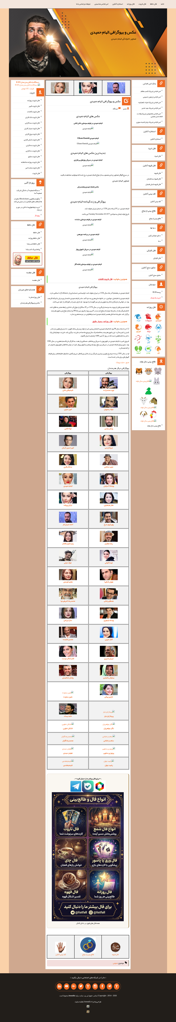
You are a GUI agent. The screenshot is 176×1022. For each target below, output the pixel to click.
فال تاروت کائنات (33, 111)
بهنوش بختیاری (108, 678)
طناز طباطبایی (108, 505)
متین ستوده (67, 697)
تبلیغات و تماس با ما (83, 4)
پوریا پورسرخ (109, 524)
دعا (159, 241)
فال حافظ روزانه (34, 238)
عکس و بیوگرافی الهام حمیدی (113, 32)
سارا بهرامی (68, 620)
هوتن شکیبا (108, 582)
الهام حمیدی (68, 486)
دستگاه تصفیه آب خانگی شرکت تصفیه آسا (29, 191)
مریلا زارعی (109, 448)
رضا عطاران (109, 543)
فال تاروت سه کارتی (32, 123)
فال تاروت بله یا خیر (32, 168)
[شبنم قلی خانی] (60, 88)
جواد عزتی (68, 563)
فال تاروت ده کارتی (33, 151)
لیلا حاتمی (67, 428)
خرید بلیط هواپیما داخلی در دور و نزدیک (29, 208)
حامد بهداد (68, 716)
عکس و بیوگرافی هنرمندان (30, 303)
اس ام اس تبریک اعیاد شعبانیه (149, 102)
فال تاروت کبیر (34, 106)
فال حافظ (153, 4)
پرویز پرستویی (108, 753)
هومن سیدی (67, 753)
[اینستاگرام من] (95, 986)
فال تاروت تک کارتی (32, 117)
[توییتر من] (81, 986)
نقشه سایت (79, 1002)
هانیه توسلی (67, 582)
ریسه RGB (157, 292)
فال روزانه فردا (34, 297)
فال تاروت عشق (34, 156)
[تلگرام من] (109, 986)
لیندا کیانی (108, 563)
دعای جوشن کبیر (154, 235)
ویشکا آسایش (109, 486)
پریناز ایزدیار (108, 716)
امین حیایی (68, 409)
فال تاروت (142, 4)
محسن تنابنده (68, 639)
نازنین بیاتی (109, 697)
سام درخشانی (109, 740)
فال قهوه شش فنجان (153, 184)
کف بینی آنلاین (155, 201)
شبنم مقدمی (68, 765)
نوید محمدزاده (108, 390)
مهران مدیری (108, 658)
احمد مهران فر (68, 524)
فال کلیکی (157, 258)
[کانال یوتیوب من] (66, 986)
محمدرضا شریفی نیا (68, 601)
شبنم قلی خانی (68, 390)
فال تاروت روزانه (33, 100)
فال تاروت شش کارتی (32, 140)
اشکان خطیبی (68, 728)
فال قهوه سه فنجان (154, 179)
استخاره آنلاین (117, 4)
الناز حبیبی (108, 639)
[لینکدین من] (59, 986)
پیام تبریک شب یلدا (33, 249)
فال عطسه (36, 280)
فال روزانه (130, 4)
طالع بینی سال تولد (154, 426)
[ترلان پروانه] (88, 88)
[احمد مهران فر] (116, 88)
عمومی (115, 963)
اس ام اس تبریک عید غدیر (151, 108)
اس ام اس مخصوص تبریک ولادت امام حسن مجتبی (150, 115)
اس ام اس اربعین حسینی (152, 97)
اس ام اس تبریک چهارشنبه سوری (148, 122)
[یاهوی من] (116, 986)
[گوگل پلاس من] (73, 986)
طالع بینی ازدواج (155, 218)
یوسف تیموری (109, 620)
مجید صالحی (108, 467)
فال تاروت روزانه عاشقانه (30, 162)
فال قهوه (157, 173)
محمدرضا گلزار (67, 740)
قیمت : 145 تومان (27, 85)
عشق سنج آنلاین (155, 275)
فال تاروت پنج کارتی (32, 134)
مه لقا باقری (68, 467)
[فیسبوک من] (102, 986)
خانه (162, 4)
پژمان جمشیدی (67, 678)
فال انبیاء (157, 156)
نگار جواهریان (109, 728)
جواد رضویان (108, 409)
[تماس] (88, 986)
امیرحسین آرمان (68, 448)
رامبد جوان (109, 765)
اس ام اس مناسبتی (101, 4)
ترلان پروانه (68, 505)
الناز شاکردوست (68, 658)
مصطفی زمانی (109, 601)
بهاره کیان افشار (68, 543)
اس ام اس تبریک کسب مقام (151, 91)
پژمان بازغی (109, 428)
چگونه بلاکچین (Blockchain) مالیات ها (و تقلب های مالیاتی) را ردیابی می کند (28, 200)
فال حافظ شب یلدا (33, 244)
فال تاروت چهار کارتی (32, 128)
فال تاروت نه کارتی (33, 145)
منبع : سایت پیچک (122, 362)
